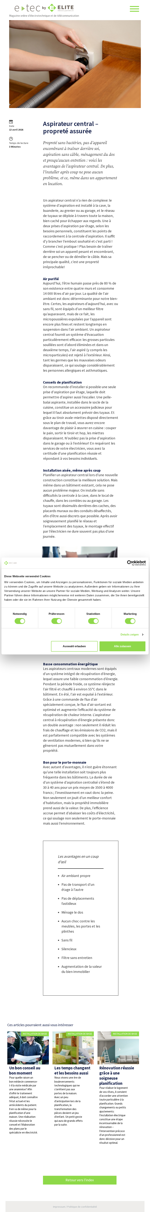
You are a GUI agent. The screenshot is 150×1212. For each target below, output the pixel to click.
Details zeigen (130, 634)
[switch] (56, 621)
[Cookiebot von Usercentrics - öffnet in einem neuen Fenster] (130, 563)
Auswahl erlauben (74, 646)
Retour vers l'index (79, 1180)
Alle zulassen (122, 646)
